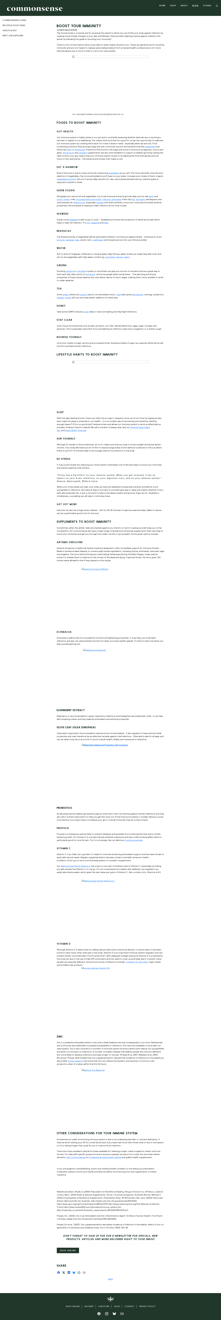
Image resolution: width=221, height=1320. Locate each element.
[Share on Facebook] (58, 1272)
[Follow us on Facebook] (99, 1314)
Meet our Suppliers (13, 36)
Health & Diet (10, 31)
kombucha (80, 150)
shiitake (100, 203)
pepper (60, 298)
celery (127, 257)
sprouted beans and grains (89, 200)
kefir (69, 150)
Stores (207, 6)
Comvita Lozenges (134, 840)
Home (162, 6)
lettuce (119, 257)
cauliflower (98, 240)
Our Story (103, 1307)
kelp (106, 223)
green (66, 295)
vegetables (113, 173)
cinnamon (90, 274)
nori (88, 223)
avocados (140, 200)
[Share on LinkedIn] (69, 1272)
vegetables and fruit (66, 179)
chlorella (81, 271)
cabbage (70, 240)
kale (77, 240)
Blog (195, 6)
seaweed (73, 220)
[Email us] (122, 1314)
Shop (173, 6)
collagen (83, 153)
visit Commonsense (76, 1158)
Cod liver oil (131, 962)
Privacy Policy (147, 1307)
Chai (118, 295)
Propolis (63, 828)
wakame (95, 223)
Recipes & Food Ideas (14, 25)
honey (86, 312)
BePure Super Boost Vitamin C (76, 866)
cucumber (110, 257)
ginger (66, 200)
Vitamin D (64, 944)
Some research (75, 1061)
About (184, 6)
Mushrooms (79, 203)
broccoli (61, 240)
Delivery (89, 1307)
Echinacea (64, 632)
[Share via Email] (84, 1272)
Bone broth (68, 153)
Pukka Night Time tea (75, 431)
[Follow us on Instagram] (106, 1314)
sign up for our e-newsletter (110, 1236)
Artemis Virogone (70, 542)
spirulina (70, 271)
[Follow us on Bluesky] (114, 1314)
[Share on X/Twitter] (63, 1272)
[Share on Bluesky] (74, 1272)
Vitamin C (64, 849)
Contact (129, 1307)
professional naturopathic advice (105, 1158)
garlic (151, 197)
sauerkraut (150, 147)
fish (133, 200)
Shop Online (68, 1251)
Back (110, 1279)
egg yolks (142, 962)
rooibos (83, 295)
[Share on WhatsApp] (79, 1272)
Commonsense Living (14, 20)
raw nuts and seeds (112, 200)
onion (59, 200)
